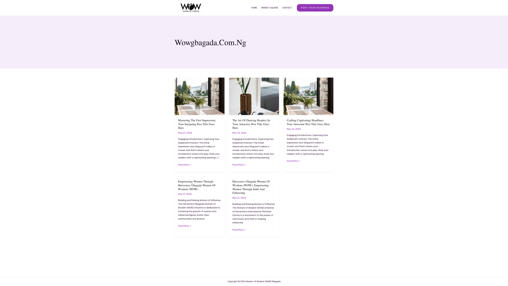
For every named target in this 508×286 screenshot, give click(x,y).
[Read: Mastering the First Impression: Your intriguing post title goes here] (199, 96)
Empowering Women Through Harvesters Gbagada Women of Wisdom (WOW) (196, 185)
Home (254, 7)
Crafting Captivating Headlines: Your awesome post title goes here (308, 122)
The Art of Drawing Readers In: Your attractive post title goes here (251, 124)
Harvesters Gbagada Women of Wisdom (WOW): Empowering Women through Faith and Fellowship (251, 187)
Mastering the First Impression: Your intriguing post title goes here (197, 124)
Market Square (269, 7)
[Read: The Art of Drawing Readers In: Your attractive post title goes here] (254, 96)
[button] (315, 8)
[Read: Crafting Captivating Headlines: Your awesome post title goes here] (308, 96)
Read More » (184, 165)
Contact (287, 7)
